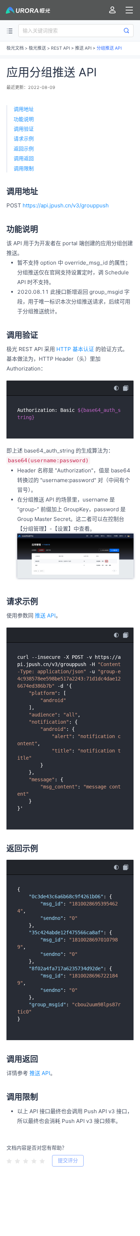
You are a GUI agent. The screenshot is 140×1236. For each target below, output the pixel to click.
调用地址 (24, 109)
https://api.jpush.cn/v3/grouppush (66, 205)
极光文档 (15, 48)
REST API (60, 48)
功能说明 (24, 119)
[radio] (9, 1161)
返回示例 (24, 148)
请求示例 (24, 138)
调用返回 (24, 158)
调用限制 (24, 168)
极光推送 (37, 48)
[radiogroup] (25, 1160)
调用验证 (24, 129)
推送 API (83, 48)
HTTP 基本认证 (75, 349)
